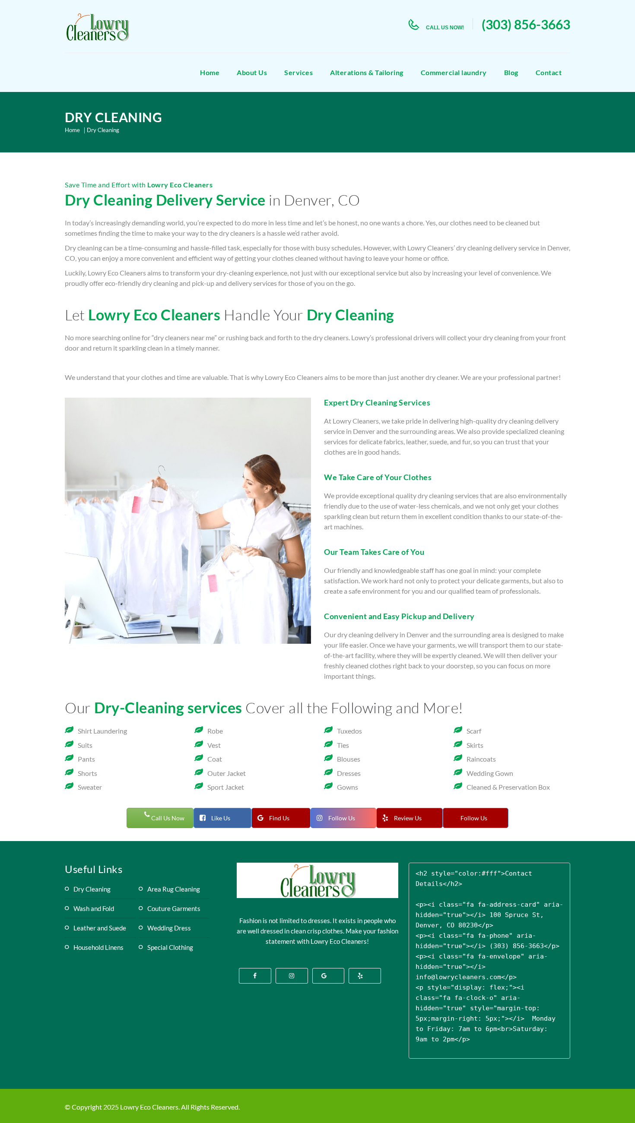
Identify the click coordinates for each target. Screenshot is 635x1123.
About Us (252, 72)
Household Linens (98, 947)
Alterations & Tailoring (366, 72)
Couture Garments (173, 908)
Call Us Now (167, 818)
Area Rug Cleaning (173, 889)
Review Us (408, 818)
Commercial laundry (454, 72)
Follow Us (341, 818)
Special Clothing (170, 947)
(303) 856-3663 (526, 24)
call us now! (445, 28)
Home (209, 72)
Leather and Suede (99, 928)
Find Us (279, 818)
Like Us (220, 818)
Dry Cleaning (92, 889)
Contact (549, 72)
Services (298, 72)
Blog (511, 72)
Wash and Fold (93, 908)
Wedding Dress (169, 928)
